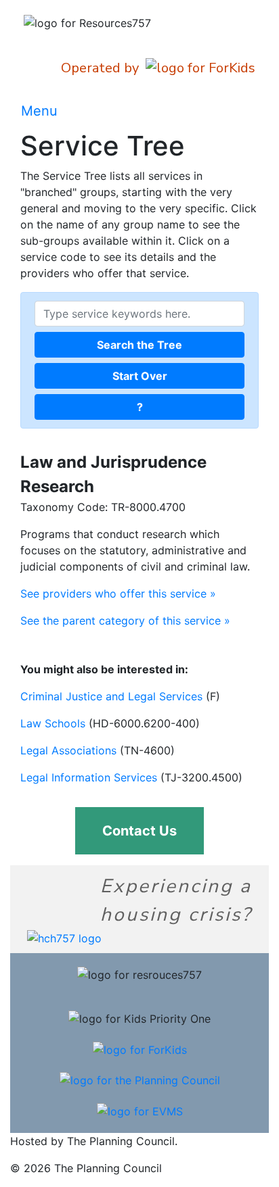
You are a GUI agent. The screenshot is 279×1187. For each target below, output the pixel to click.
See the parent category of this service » (125, 620)
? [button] (140, 407)
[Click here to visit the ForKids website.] (140, 1048)
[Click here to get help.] (64, 937)
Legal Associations (68, 750)
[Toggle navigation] (239, 110)
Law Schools (52, 723)
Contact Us (139, 831)
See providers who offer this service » (118, 593)
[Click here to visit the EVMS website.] (140, 1110)
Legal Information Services (88, 777)
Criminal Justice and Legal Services (111, 696)
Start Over (139, 376)
